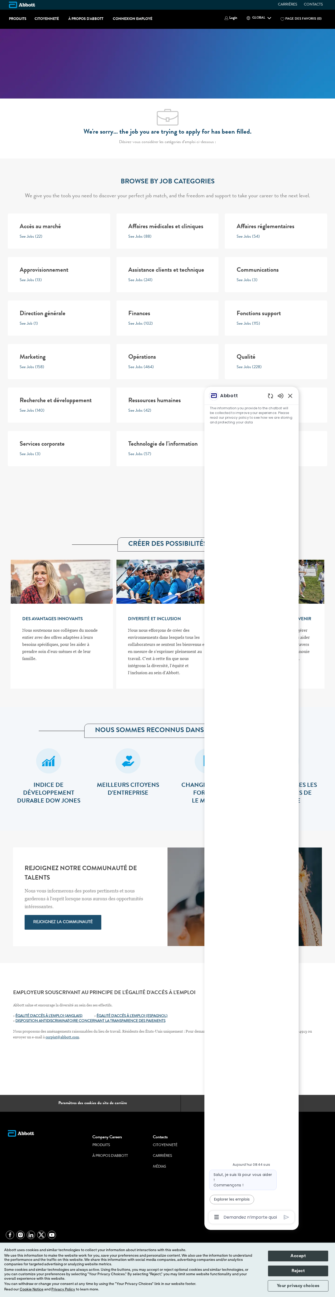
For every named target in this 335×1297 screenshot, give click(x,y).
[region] (251, 806)
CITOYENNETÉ (47, 19)
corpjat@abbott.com (62, 1037)
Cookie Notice (31, 1289)
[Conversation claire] (270, 395)
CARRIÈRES (287, 5)
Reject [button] (298, 1271)
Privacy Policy (63, 1289)
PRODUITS (17, 19)
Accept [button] (298, 1256)
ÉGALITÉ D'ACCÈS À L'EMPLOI (121, 1016)
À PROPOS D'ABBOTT (85, 19)
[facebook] (10, 1235)
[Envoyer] (286, 1217)
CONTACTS (313, 5)
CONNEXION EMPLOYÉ (132, 19)
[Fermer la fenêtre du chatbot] (290, 395)
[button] (231, 18)
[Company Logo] (22, 5)
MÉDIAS (159, 1167)
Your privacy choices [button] (298, 1286)
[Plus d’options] (216, 1217)
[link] (63, 922)
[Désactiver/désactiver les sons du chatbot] (280, 395)
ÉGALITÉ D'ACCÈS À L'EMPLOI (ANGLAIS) (48, 1016)
